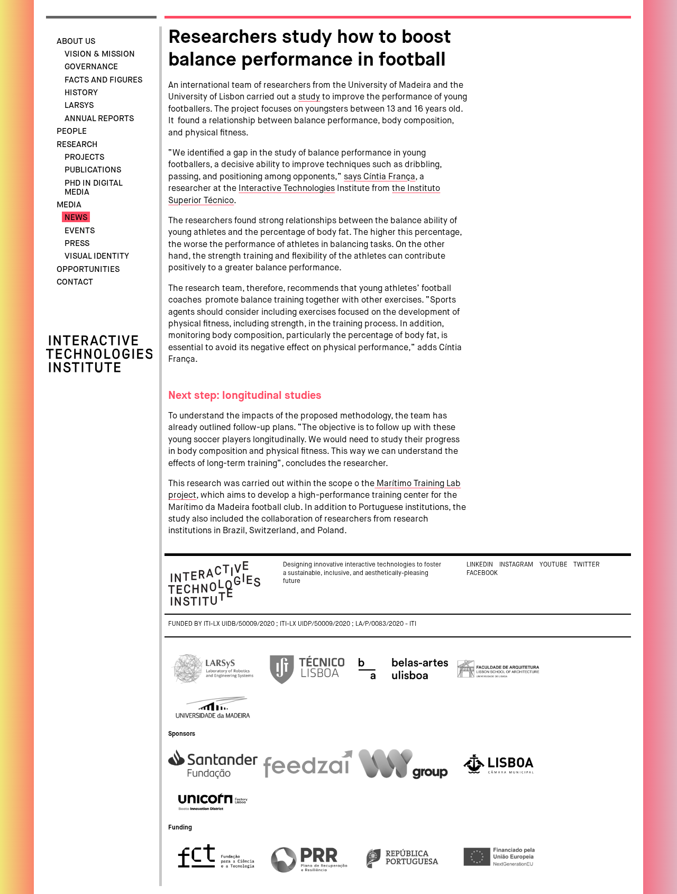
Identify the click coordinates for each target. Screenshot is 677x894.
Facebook (482, 573)
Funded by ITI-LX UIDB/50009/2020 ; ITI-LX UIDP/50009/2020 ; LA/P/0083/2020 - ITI (292, 624)
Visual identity (97, 256)
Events (80, 231)
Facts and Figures (103, 80)
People (72, 131)
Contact (75, 282)
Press (77, 244)
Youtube (553, 565)
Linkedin (479, 565)
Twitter (586, 565)
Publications (93, 170)
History (81, 93)
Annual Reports (99, 119)
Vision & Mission (100, 54)
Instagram (516, 565)
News (76, 218)
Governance (91, 67)
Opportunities (88, 269)
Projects (84, 157)
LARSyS (79, 106)
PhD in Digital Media (93, 187)
